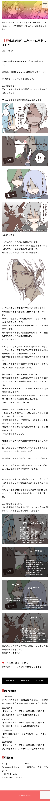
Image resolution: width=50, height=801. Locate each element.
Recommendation (10, 767)
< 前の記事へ (9, 680)
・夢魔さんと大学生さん (36, 767)
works (28, 764)
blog (4, 764)
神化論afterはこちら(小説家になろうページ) (24, 72)
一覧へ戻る (25, 680)
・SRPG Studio (10, 774)
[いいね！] (3, 663)
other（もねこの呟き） (13, 778)
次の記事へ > (41, 680)
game (4, 771)
